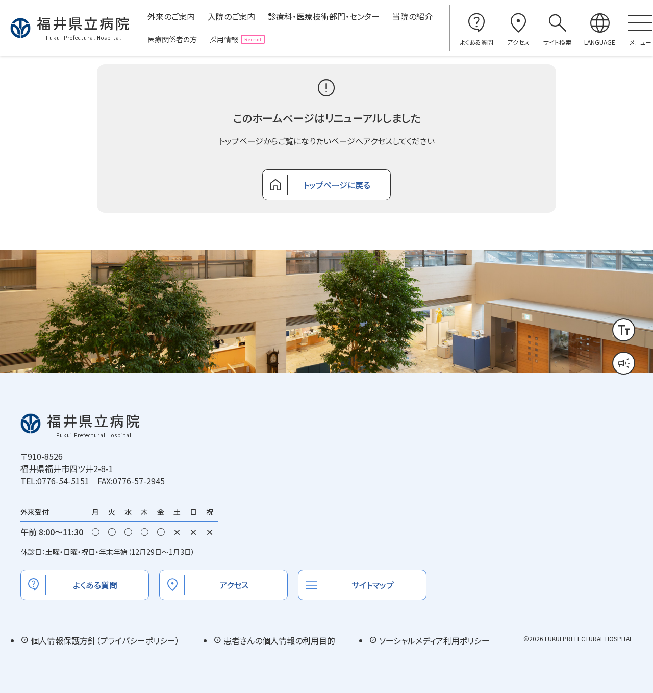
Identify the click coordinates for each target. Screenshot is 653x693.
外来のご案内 (171, 16)
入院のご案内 (231, 16)
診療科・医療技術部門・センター (324, 16)
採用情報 (224, 39)
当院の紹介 (412, 16)
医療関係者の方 (172, 39)
